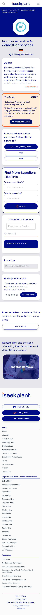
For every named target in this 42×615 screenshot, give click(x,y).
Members (13, 10)
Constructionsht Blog (10, 583)
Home (4, 10)
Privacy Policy (21, 599)
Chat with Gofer (22, 122)
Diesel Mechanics (9, 539)
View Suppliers (8, 443)
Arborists (5, 532)
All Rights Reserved (21, 606)
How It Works (7, 439)
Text (21, 159)
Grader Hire (6, 506)
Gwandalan (20, 326)
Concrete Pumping (9, 488)
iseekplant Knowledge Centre (14, 580)
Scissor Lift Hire (8, 546)
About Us (5, 435)
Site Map (21, 609)
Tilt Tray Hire (7, 510)
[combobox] (21, 187)
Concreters (6, 535)
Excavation (6, 514)
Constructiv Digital (9, 453)
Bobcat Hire (7, 481)
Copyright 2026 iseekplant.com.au (21, 602)
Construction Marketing (11, 576)
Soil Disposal (7, 550)
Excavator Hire (8, 499)
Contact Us (6, 472)
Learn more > (31, 87)
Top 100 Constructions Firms (13, 567)
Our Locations (7, 446)
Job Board (6, 559)
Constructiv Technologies (12, 457)
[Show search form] (3, 3)
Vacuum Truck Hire (9, 543)
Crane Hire (6, 492)
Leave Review (28, 295)
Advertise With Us (9, 450)
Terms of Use (21, 596)
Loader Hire (6, 517)
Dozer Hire (6, 496)
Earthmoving (7, 521)
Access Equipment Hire (11, 485)
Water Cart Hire (8, 503)
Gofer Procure (7, 464)
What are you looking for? (14, 182)
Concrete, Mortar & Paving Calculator (16, 587)
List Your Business (21, 419)
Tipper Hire (6, 528)
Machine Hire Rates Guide (12, 563)
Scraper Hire (7, 524)
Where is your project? (13, 193)
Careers (5, 468)
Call (21, 153)
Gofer (4, 461)
